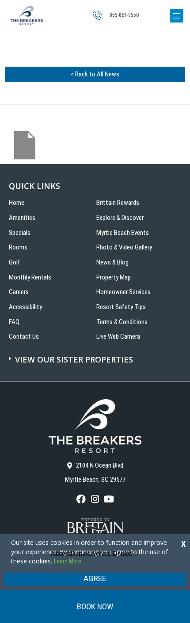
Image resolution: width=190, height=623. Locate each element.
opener (176, 16)
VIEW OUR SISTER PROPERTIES (74, 359)
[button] (96, 355)
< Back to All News (95, 74)
